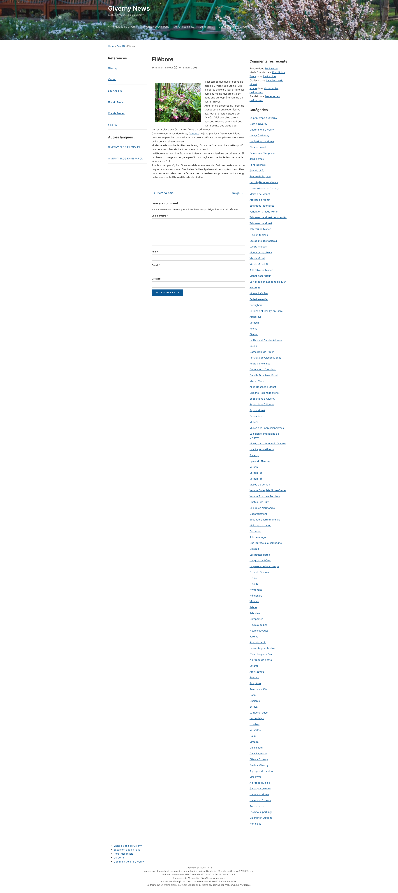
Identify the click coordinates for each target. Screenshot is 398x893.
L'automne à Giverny (262, 129)
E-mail (156, 265)
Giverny (112, 68)
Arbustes (255, 613)
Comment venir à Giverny (234, 26)
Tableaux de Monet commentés (268, 217)
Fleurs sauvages (259, 630)
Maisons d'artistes (260, 525)
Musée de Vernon (260, 484)
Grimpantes (256, 618)
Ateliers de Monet (260, 199)
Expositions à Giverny (262, 398)
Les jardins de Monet (262, 141)
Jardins (254, 636)
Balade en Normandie (262, 507)
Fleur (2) (120, 46)
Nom (155, 251)
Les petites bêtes (260, 554)
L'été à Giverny (258, 123)
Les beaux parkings (261, 812)
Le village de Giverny (262, 449)
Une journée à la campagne (266, 542)
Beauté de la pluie (260, 176)
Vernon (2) (256, 472)
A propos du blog (260, 782)
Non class (255, 823)
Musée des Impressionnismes (267, 427)
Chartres (255, 700)
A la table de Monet (261, 270)
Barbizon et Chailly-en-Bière (266, 310)
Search (286, 35)
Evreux (254, 706)
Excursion (255, 531)
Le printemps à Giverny (263, 117)
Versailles (255, 730)
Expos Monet (257, 410)
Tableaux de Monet (261, 223)
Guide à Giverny (259, 765)
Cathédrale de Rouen (262, 351)
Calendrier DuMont (261, 817)
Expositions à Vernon (262, 404)
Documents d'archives (263, 369)
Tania (253, 76)
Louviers (254, 724)
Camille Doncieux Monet (264, 375)
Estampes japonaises (262, 205)
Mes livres (255, 776)
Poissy (253, 328)
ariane (158, 67)
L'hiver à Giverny (259, 135)
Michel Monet (257, 381)
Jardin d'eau (257, 158)
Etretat (254, 334)
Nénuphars (256, 595)
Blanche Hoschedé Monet (265, 392)
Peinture (254, 677)
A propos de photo (261, 659)
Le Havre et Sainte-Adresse (266, 340)
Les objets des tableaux (264, 240)
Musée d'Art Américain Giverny (268, 443)
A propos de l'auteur (262, 771)
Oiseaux (254, 548)
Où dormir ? (206, 26)
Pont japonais (258, 164)
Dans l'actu (256, 747)
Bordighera (256, 305)
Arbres (253, 607)
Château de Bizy (259, 502)
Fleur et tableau (259, 234)
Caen (253, 695)
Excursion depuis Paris (155, 26)
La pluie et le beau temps (264, 566)
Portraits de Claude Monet (265, 357)
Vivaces (254, 601)
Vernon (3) (256, 478)
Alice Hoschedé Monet (263, 386)
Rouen (253, 345)
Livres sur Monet (259, 794)
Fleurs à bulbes (258, 624)
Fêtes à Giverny (259, 759)
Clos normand (258, 147)
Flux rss (112, 124)
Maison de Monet (260, 194)
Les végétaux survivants (264, 182)
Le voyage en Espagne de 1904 (268, 281)
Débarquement (258, 513)
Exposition (256, 416)
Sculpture (255, 683)
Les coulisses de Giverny (264, 188)
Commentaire (160, 215)
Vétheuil (254, 322)
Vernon (112, 79)
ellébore (194, 133)
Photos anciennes (260, 363)
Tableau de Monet (260, 229)
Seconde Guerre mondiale (265, 519)
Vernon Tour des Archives (265, 496)
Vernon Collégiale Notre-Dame (268, 490)
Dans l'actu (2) (258, 753)
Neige (237, 193)
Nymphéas (256, 589)
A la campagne (258, 537)
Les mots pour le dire (262, 648)
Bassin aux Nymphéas (262, 153)
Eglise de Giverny (260, 461)
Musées (254, 422)
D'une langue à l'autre (262, 654)
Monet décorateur (260, 275)
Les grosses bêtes (260, 560)
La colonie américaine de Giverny (264, 435)
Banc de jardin (258, 642)
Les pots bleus (258, 246)
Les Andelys (115, 90)
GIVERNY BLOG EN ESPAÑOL (125, 158)
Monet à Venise (259, 293)
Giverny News (129, 8)
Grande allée (257, 170)
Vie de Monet (257, 258)
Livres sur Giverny (260, 800)
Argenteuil (255, 316)
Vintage (254, 741)
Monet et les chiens (261, 252)
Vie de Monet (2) (259, 264)
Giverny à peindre (260, 788)
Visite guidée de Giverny (122, 26)
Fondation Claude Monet (264, 211)
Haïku (253, 735)
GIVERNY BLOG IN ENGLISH (124, 147)
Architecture (257, 671)
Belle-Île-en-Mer (259, 299)
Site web (156, 278)
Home (111, 46)
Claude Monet (116, 102)
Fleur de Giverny (259, 572)
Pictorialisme (163, 193)
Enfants (254, 665)
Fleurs (253, 578)
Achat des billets (184, 26)
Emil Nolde (271, 68)
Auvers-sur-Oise (259, 689)
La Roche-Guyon (259, 712)
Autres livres (257, 806)
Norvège (255, 287)
